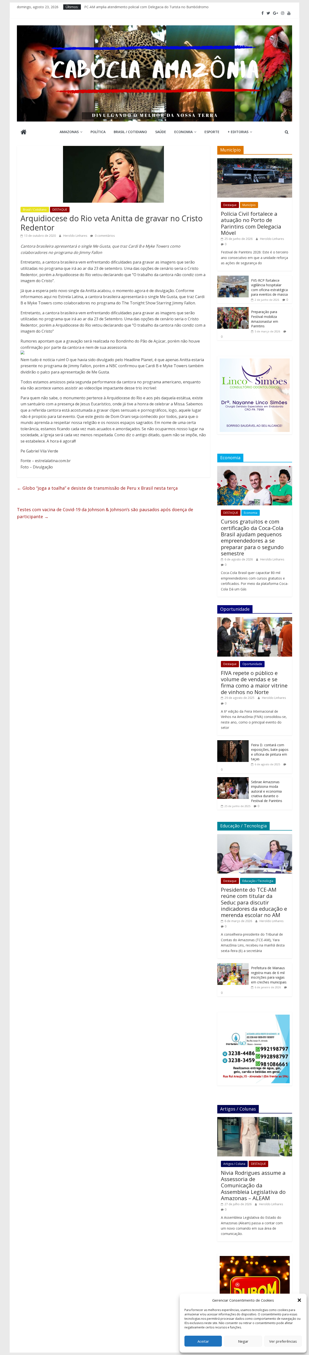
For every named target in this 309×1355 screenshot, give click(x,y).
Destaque (230, 205)
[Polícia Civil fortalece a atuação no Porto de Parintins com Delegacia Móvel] (254, 160)
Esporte (211, 131)
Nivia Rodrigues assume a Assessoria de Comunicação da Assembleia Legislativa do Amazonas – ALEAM (253, 1185)
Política (98, 131)
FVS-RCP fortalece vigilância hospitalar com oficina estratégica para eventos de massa (269, 287)
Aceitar (203, 1341)
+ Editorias (238, 131)
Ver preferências (283, 1341)
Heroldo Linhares (75, 236)
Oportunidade (252, 664)
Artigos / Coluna (234, 1164)
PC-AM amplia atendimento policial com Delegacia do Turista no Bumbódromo (146, 7)
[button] (299, 1300)
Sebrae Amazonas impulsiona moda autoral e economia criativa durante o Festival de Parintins (266, 791)
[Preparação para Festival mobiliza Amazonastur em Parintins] (233, 309)
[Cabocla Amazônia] (23, 132)
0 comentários (104, 236)
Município (249, 205)
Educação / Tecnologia (257, 881)
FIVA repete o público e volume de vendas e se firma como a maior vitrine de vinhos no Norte (254, 682)
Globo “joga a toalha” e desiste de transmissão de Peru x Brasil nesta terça (97, 488)
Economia (183, 131)
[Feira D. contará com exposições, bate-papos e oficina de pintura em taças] (233, 742)
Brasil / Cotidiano (130, 131)
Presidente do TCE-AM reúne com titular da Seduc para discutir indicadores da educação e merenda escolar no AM (254, 902)
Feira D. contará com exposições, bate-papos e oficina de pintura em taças (269, 752)
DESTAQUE (59, 210)
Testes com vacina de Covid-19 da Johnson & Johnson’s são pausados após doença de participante (105, 513)
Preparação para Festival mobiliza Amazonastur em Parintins (264, 318)
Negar (243, 1341)
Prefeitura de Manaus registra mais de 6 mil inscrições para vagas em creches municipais (269, 975)
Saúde (160, 131)
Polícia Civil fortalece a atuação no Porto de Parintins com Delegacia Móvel (251, 223)
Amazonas (69, 131)
